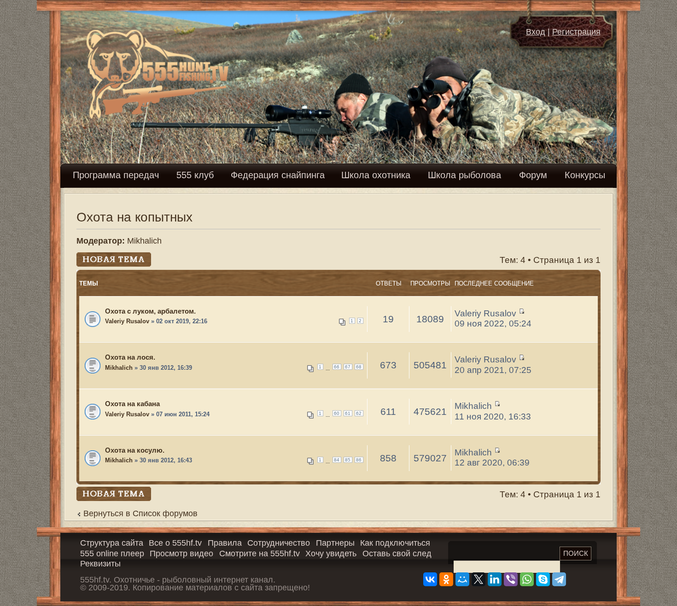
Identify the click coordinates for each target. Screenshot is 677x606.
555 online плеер (112, 553)
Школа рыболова (464, 175)
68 (359, 366)
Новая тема (100, 257)
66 (336, 366)
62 (359, 413)
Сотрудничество (278, 543)
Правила (225, 543)
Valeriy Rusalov (127, 321)
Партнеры (335, 543)
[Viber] (511, 579)
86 (359, 459)
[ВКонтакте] (430, 579)
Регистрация (576, 31)
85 (347, 459)
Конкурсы (585, 175)
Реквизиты (100, 563)
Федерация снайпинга (278, 175)
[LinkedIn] (495, 579)
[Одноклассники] (446, 579)
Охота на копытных (134, 217)
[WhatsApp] (527, 579)
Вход (535, 31)
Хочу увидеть (330, 553)
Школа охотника (375, 175)
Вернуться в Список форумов (140, 513)
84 (336, 459)
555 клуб (195, 175)
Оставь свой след (397, 553)
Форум (533, 175)
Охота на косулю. (134, 450)
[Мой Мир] (462, 579)
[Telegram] (559, 579)
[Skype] (543, 579)
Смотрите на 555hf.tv (259, 553)
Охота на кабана (132, 404)
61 (347, 413)
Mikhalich (144, 240)
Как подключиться (395, 543)
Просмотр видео (181, 553)
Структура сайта (111, 543)
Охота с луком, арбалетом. (150, 311)
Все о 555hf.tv (175, 543)
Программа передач (116, 175)
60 (336, 413)
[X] (478, 579)
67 (347, 366)
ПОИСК (575, 553)
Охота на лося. (130, 357)
